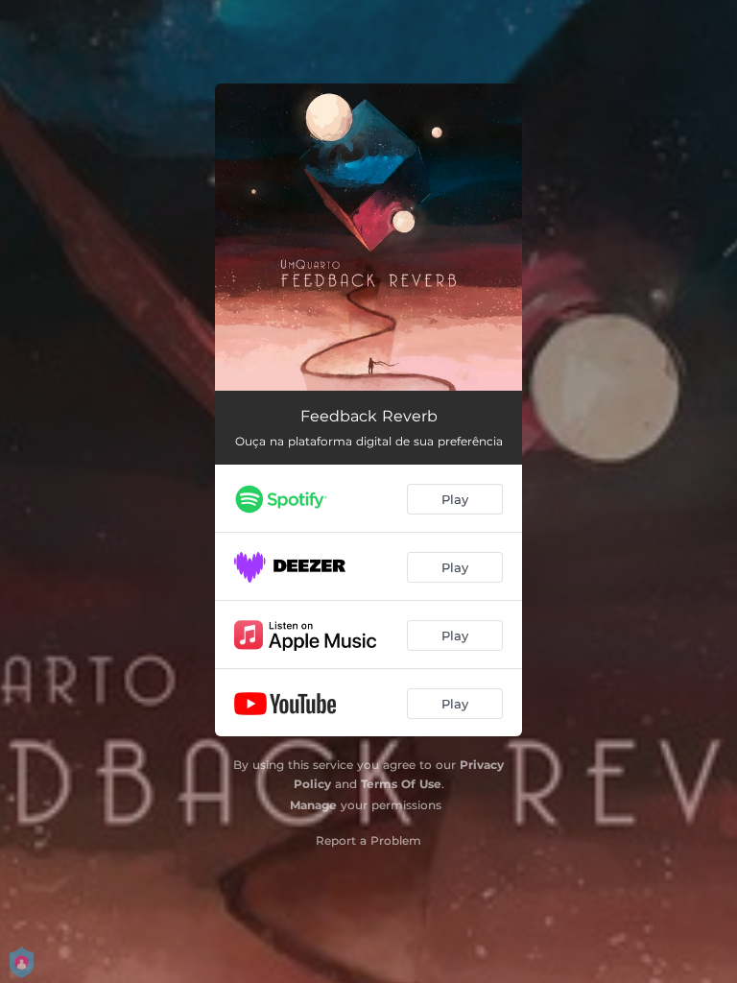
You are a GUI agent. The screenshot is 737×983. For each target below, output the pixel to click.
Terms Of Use (401, 784)
